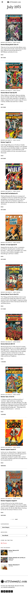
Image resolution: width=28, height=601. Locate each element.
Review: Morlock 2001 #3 (8, 344)
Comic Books (16, 42)
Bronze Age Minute (6, 42)
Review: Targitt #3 (6, 142)
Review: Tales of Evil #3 (7, 396)
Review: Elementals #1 (14, 564)
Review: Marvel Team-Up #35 (9, 92)
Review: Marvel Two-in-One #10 (9, 294)
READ (2, 54)
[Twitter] (4, 591)
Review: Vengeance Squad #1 (9, 500)
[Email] (12, 591)
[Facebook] (2, 591)
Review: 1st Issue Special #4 (9, 244)
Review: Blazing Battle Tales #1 (9, 44)
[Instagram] (7, 591)
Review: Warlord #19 (14, 550)
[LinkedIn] (9, 591)
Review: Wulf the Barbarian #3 (9, 193)
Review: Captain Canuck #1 (8, 449)
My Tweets (4, 543)
